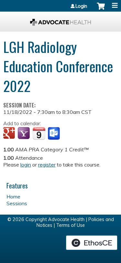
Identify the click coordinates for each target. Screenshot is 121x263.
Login (81, 6)
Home (13, 196)
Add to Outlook (54, 133)
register (46, 164)
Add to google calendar (9, 133)
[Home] (60, 20)
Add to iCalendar (38, 133)
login (25, 164)
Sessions (16, 203)
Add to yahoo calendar (24, 133)
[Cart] (101, 9)
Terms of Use (70, 225)
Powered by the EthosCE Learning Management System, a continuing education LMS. (92, 242)
